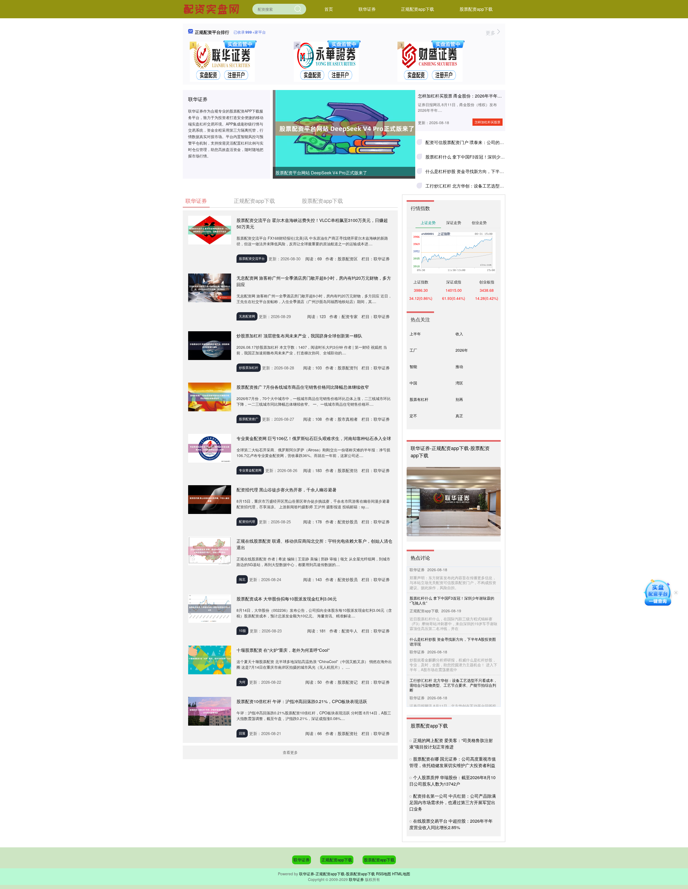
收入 (459, 333)
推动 (459, 366)
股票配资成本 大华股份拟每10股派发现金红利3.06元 (286, 599)
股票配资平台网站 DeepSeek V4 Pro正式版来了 (321, 173)
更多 (491, 32)
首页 (328, 9)
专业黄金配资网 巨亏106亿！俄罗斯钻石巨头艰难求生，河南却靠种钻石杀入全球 (313, 438)
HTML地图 (401, 873)
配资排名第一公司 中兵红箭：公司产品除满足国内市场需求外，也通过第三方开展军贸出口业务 (452, 802)
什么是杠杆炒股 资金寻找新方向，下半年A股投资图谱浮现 (481, 171)
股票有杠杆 (419, 399)
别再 (459, 399)
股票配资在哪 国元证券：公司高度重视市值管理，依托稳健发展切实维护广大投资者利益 (452, 762)
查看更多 (290, 752)
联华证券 (367, 9)
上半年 (415, 333)
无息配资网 (247, 316)
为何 (242, 681)
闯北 (242, 579)
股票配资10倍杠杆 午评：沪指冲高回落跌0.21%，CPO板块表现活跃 (301, 701)
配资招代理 (247, 521)
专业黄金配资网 (250, 470)
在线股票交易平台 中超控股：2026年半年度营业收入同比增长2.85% (451, 824)
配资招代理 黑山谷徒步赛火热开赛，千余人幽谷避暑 (286, 490)
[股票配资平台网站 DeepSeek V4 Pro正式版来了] (344, 128)
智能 (413, 366)
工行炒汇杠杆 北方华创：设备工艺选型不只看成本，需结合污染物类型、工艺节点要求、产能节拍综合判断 (453, 674)
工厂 (413, 350)
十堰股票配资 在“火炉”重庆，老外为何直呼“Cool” (282, 650)
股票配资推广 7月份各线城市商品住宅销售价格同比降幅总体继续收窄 (302, 387)
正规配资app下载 (417, 9)
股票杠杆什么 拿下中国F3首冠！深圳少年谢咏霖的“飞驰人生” (483, 157)
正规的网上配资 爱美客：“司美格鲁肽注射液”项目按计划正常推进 (451, 743)
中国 (413, 383)
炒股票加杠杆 (248, 367)
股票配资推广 (248, 418)
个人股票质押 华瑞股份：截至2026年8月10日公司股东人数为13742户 (452, 780)
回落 (242, 733)
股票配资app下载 (476, 9)
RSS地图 (383, 873)
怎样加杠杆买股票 (487, 122)
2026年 (462, 350)
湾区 (459, 383)
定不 (413, 415)
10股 (242, 630)
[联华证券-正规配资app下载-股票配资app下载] (212, 8)
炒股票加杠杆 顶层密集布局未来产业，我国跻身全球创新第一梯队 (299, 336)
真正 (459, 415)
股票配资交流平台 (252, 258)
